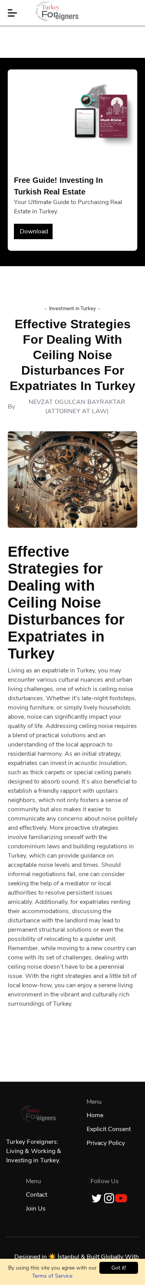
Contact (36, 1194)
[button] (12, 13)
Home (95, 1115)
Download (34, 231)
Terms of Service (52, 1276)
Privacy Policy (106, 1143)
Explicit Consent (109, 1129)
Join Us (36, 1208)
